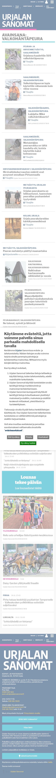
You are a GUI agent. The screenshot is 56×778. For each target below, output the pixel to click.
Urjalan (18, 350)
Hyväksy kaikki (28, 443)
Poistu (29, 437)
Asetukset (43, 437)
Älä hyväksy (14, 437)
